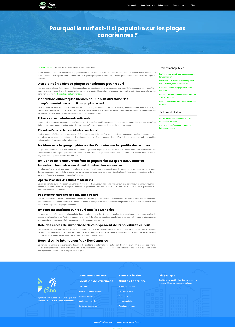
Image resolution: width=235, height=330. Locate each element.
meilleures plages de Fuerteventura (67, 94)
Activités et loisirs (148, 5)
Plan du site (117, 329)
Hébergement (163, 5)
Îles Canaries (132, 5)
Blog (193, 5)
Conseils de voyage (180, 5)
